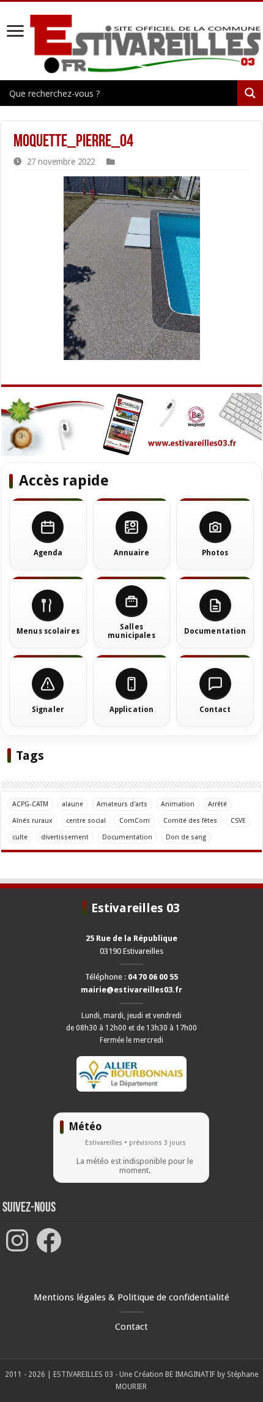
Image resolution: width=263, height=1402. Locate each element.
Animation (177, 804)
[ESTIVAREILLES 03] (131, 47)
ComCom (134, 821)
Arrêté (217, 804)
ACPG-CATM (30, 804)
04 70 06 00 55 (153, 976)
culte (20, 837)
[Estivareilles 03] (131, 425)
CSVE (238, 821)
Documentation (127, 837)
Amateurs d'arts (122, 804)
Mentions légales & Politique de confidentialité (131, 1297)
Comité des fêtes (190, 821)
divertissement (65, 837)
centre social (86, 821)
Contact (131, 1326)
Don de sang (186, 837)
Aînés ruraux (32, 821)
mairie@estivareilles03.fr (131, 989)
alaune (72, 804)
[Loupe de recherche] (250, 93)
